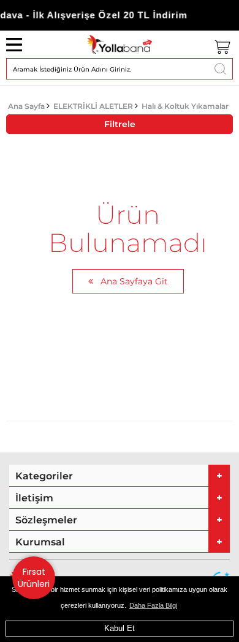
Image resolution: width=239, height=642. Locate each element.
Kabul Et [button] (119, 628)
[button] (119, 476)
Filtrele (119, 124)
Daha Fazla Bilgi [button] (153, 605)
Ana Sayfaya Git (133, 281)
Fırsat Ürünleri (34, 578)
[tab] (119, 476)
